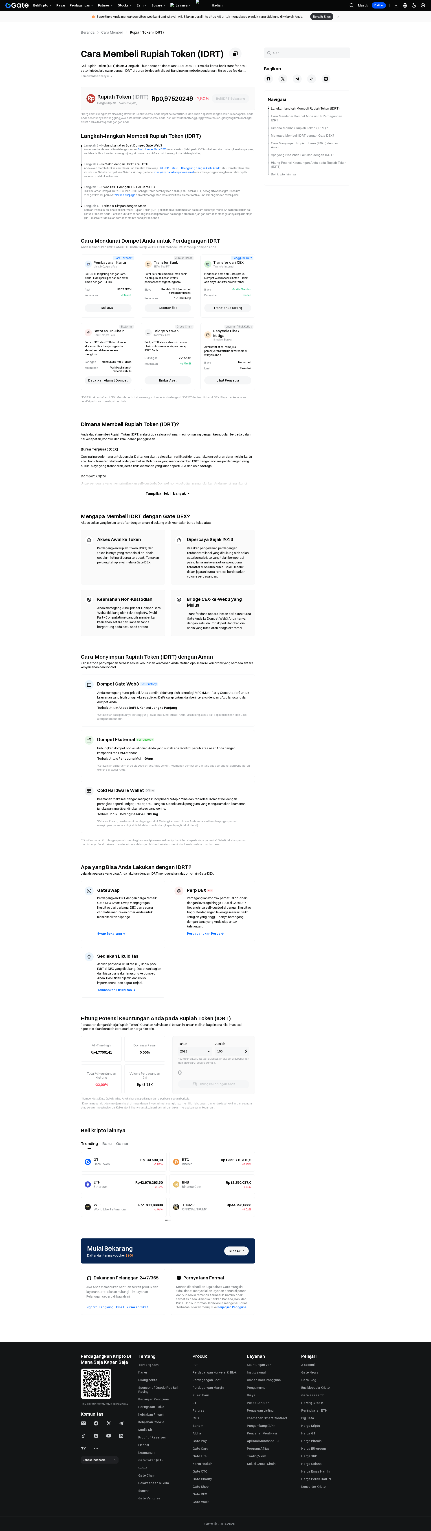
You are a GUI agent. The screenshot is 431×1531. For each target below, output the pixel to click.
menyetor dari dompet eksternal (174, 172)
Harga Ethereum (313, 1449)
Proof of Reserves (152, 1437)
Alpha (197, 1433)
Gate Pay (200, 1441)
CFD (196, 1418)
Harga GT (308, 1433)
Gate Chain (146, 1475)
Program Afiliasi (258, 1449)
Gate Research (312, 1395)
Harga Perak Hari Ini (316, 1479)
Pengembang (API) (261, 1426)
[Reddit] (325, 78)
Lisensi (143, 1445)
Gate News (309, 1372)
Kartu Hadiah (202, 1464)
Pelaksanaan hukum (153, 1483)
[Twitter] (282, 78)
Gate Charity (202, 1479)
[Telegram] (297, 78)
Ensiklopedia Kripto (315, 1388)
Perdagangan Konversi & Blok (215, 1372)
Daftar (378, 5)
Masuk (363, 5)
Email (120, 1307)
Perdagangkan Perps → (205, 934)
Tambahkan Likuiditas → (116, 990)
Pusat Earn (201, 1395)
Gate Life (200, 1456)
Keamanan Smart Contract (267, 1418)
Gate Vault (201, 1502)
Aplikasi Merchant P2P (263, 1441)
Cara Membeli (112, 32)
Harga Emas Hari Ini (315, 1471)
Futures (198, 1410)
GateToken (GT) (150, 1460)
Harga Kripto (310, 1426)
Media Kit (145, 1430)
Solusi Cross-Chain (261, 1464)
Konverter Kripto (313, 1487)
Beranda (88, 32)
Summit (144, 1491)
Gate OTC (200, 1471)
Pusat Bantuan (258, 1403)
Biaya (251, 1395)
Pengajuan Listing (260, 1410)
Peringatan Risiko (151, 1407)
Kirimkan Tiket (137, 1307)
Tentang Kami (148, 1365)
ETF (195, 1403)
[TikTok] (311, 78)
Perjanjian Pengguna (232, 1307)
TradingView (256, 1456)
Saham (198, 1426)
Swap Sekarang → (111, 934)
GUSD (142, 1468)
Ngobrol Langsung (99, 1307)
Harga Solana (311, 1464)
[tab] (89, 1143)
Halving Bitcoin (312, 1403)
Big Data (307, 1418)
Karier (142, 1372)
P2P (195, 1365)
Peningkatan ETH (314, 1410)
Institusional (256, 1372)
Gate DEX (200, 1494)
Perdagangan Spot (207, 1380)
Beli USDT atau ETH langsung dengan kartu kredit (189, 168)
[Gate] (17, 5)
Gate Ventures (149, 1498)
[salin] (235, 53)
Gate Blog (308, 1380)
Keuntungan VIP (259, 1365)
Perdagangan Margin (208, 1388)
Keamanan (146, 1453)
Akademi (307, 1365)
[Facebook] (268, 78)
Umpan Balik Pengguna (264, 1380)
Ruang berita (147, 1380)
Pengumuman (257, 1388)
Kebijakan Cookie (151, 1422)
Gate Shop (201, 1487)
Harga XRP (309, 1456)
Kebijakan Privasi (150, 1414)
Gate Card (200, 1449)
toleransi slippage (124, 195)
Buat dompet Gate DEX (152, 149)
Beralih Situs (322, 16)
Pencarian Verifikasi (262, 1433)
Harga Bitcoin (311, 1441)
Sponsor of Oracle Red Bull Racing (158, 1390)
